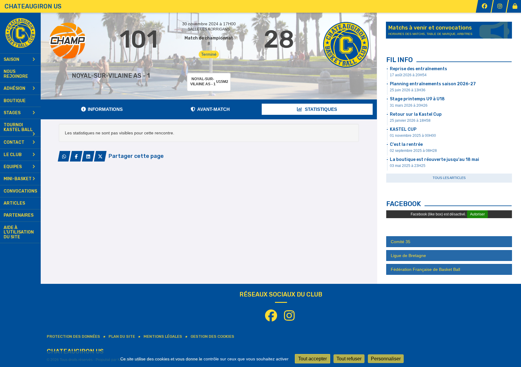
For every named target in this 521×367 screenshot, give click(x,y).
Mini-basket (18, 178)
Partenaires (18, 215)
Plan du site (122, 336)
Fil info (399, 60)
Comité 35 (400, 241)
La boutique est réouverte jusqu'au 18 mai (434, 159)
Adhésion (14, 88)
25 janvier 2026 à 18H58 (410, 120)
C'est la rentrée (406, 144)
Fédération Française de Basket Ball (425, 269)
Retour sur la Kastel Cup (416, 114)
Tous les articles (449, 178)
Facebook (403, 204)
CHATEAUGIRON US (33, 6)
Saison (11, 59)
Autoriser (477, 214)
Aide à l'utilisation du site (19, 232)
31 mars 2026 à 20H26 (409, 105)
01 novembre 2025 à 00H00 (413, 135)
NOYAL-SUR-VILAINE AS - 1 (111, 75)
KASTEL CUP (403, 129)
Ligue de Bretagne (408, 255)
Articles (14, 203)
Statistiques (320, 109)
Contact (14, 142)
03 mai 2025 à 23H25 (407, 166)
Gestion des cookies (212, 336)
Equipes (13, 166)
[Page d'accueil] (20, 33)
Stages (12, 112)
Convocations (20, 191)
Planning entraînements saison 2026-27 (433, 83)
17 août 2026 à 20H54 (408, 75)
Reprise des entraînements (418, 68)
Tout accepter (312, 358)
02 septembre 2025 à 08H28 (413, 151)
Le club (13, 154)
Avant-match (213, 109)
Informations (105, 109)
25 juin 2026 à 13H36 (407, 90)
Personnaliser (386, 358)
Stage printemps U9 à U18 (417, 99)
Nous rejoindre (16, 74)
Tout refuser (349, 358)
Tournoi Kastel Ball (18, 127)
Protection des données (73, 336)
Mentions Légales (163, 336)
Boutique (15, 100)
